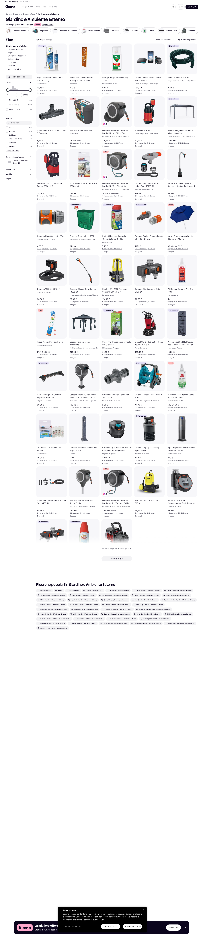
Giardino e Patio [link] (29, 14)
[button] (181, 7)
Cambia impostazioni (73, 927)
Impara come (47, 25)
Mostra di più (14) (14, 69)
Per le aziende (25, 2)
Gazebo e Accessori (15, 49)
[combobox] (164, 40)
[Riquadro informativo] (51, 40)
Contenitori (12, 62)
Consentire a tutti (132, 926)
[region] (102, 919)
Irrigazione (12, 53)
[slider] (7, 90)
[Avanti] (194, 30)
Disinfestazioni (13, 59)
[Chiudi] (143, 909)
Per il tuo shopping (11, 2)
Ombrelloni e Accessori (17, 56)
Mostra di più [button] (117, 559)
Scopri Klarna (27, 7)
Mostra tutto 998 (12, 151)
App (44, 7)
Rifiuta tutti (110, 926)
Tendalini (11, 66)
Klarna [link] (8, 14)
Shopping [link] (16, 14)
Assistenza (53, 7)
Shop (38, 7)
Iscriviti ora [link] (173, 927)
